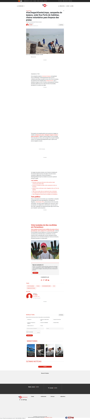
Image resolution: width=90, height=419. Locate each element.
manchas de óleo (49, 80)
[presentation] (57, 249)
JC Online (30, 24)
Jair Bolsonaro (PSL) (40, 201)
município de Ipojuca (46, 76)
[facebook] (44, 280)
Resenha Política (56, 322)
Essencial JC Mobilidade (44, 322)
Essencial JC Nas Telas (57, 319)
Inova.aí (41, 325)
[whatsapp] (41, 280)
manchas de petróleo (31, 288)
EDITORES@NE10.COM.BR (48, 417)
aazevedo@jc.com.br (36, 296)
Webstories (32, 341)
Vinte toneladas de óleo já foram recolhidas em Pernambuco (44, 194)
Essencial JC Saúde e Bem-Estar (44, 319)
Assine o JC (35, 272)
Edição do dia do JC (30, 325)
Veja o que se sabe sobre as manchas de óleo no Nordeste (44, 191)
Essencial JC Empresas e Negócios (31, 322)
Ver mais (45, 366)
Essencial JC (29, 319)
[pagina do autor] (29, 296)
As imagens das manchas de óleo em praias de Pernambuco (44, 192)
